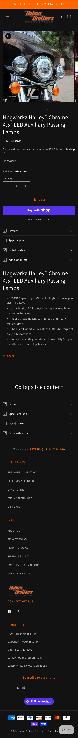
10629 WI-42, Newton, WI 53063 (27, 665)
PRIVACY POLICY (17, 539)
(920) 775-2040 (55, 449)
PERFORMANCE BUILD (21, 481)
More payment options (39, 219)
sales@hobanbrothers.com (25, 657)
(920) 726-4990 (23, 649)
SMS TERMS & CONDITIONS (23, 565)
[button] (7, 16)
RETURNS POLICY (18, 547)
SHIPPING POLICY (18, 556)
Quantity (7, 178)
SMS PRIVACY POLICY (20, 573)
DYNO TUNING (16, 489)
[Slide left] (31, 109)
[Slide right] (47, 109)
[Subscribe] (60, 687)
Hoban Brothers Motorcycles (33, 731)
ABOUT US (14, 530)
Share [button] (10, 355)
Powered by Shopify (57, 731)
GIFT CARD (14, 506)
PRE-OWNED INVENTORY (22, 472)
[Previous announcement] (7, 4)
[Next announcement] (71, 4)
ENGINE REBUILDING (20, 498)
